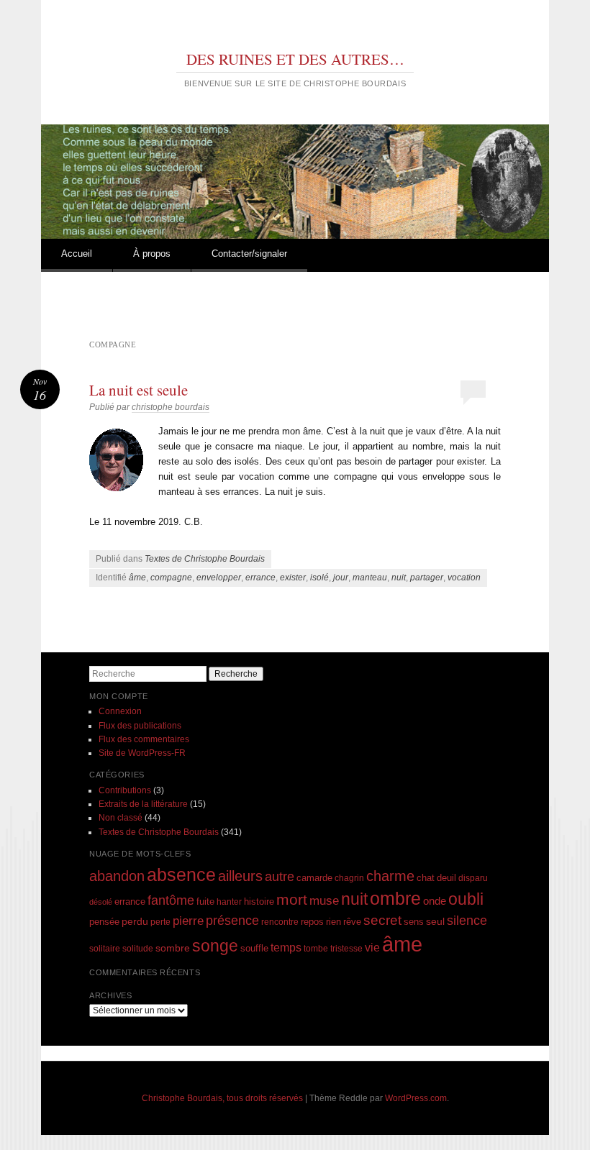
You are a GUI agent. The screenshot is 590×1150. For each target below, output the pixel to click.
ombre (395, 898)
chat (426, 878)
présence (232, 920)
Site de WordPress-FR (142, 753)
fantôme (171, 900)
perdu (135, 921)
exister (293, 577)
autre (279, 877)
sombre (172, 948)
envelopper (218, 577)
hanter (229, 901)
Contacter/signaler (249, 253)
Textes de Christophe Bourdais (205, 559)
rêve (352, 921)
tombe (316, 948)
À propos (152, 253)
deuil (446, 878)
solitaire (104, 948)
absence (181, 874)
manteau (370, 577)
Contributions (125, 790)
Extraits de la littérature (143, 804)
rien (333, 921)
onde (434, 901)
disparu (473, 877)
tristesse (346, 948)
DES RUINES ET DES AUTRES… (295, 59)
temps (286, 947)
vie (372, 947)
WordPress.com (416, 1098)
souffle (254, 948)
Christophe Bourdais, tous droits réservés (222, 1098)
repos (312, 922)
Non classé (120, 818)
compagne (171, 577)
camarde (314, 878)
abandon (117, 876)
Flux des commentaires (144, 739)
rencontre (280, 921)
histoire (259, 901)
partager (426, 577)
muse (324, 901)
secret (382, 920)
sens (414, 922)
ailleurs (240, 876)
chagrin (349, 877)
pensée (104, 921)
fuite (205, 902)
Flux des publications (140, 726)
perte (160, 921)
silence (467, 920)
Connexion (120, 711)
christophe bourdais (170, 407)
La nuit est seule (138, 390)
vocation (464, 577)
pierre (188, 921)
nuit (398, 577)
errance (260, 577)
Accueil (76, 253)
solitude (137, 948)
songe (215, 945)
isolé (319, 577)
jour (340, 577)
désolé (100, 902)
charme (390, 876)
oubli (466, 899)
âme (137, 577)
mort (291, 899)
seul (435, 921)
